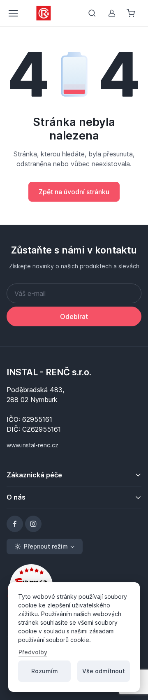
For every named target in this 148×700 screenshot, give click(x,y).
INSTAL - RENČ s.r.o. (49, 372)
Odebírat (74, 316)
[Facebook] (15, 524)
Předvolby (32, 652)
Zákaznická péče (34, 475)
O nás (16, 497)
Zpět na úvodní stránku (74, 192)
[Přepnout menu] (13, 13)
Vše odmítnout (103, 670)
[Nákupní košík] (131, 13)
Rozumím (44, 670)
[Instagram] (33, 524)
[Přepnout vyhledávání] (92, 13)
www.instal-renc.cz (32, 445)
